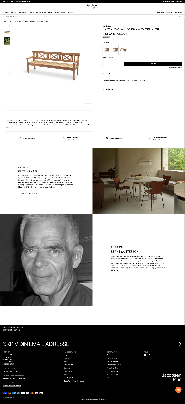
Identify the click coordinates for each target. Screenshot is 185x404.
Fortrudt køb (68, 364)
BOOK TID (169, 12)
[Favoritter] (172, 16)
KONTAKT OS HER (168, 1)
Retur (66, 361)
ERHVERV (179, 1)
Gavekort (67, 368)
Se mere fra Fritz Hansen (29, 193)
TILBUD (56, 12)
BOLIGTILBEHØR (41, 12)
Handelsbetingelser (114, 364)
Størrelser (106, 42)
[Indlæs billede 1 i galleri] (7, 32)
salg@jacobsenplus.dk (11, 371)
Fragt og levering (113, 371)
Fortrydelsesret (112, 374)
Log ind (66, 355)
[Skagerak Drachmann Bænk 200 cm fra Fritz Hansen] (123, 50)
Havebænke (19, 21)
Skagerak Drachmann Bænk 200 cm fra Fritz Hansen (36, 21)
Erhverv (66, 374)
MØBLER (13, 12)
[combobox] (47, 16)
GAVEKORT (160, 12)
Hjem (4, 21)
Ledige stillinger (112, 361)
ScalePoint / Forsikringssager (74, 381)
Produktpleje (68, 378)
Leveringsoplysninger (175, 67)
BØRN (50, 12)
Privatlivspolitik (112, 368)
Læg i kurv (153, 63)
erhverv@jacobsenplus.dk (12, 385)
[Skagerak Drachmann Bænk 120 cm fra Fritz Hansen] (106, 50)
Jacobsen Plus (11, 397)
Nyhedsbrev (68, 371)
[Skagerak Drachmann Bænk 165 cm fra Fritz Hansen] (114, 50)
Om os (109, 355)
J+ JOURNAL (178, 12)
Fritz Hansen (107, 26)
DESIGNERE (71, 12)
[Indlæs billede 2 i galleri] (7, 41)
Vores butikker (112, 358)
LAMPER (31, 12)
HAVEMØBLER (22, 12)
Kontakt (66, 358)
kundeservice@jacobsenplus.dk (14, 378)
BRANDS (63, 12)
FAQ (108, 378)
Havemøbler (11, 21)
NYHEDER (6, 12)
